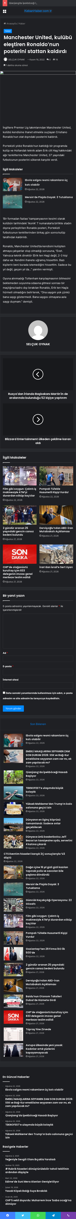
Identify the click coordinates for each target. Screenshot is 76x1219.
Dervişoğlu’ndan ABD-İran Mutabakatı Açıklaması (56, 529)
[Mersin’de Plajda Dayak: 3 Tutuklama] (12, 201)
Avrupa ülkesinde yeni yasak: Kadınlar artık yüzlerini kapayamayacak (44, 1048)
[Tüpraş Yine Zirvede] (13, 1034)
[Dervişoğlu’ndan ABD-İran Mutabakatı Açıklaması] (56, 515)
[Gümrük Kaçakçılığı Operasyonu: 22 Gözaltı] (13, 905)
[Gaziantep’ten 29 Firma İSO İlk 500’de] (13, 953)
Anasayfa (11, 23)
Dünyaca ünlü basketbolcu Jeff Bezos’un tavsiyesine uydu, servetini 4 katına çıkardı (49, 840)
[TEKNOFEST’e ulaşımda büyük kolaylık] (13, 793)
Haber (22, 23)
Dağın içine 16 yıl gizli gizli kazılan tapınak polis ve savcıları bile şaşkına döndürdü (47, 870)
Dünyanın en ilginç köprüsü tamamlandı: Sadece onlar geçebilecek (43, 823)
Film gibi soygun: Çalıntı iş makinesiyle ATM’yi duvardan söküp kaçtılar (19, 492)
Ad (5, 652)
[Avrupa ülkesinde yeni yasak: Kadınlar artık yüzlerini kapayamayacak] (13, 1050)
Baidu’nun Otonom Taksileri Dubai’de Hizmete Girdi (44, 998)
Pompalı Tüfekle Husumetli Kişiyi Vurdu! (54, 490)
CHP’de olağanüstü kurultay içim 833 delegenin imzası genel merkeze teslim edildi (18, 572)
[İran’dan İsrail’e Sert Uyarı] (56, 554)
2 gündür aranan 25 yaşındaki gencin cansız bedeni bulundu (18, 531)
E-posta (8, 666)
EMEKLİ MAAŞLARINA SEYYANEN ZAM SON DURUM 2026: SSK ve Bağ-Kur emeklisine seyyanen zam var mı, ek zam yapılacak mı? (48, 757)
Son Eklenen (38, 724)
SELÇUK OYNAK (16, 59)
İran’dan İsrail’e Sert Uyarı (56, 567)
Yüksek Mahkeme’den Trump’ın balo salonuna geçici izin (49, 805)
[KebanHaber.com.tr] (38, 11)
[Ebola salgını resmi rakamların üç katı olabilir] (12, 184)
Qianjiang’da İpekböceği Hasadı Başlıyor (30, 3)
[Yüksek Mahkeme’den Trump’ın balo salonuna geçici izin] (13, 808)
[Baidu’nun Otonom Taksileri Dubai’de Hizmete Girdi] (13, 1001)
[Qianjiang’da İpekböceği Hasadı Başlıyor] (13, 777)
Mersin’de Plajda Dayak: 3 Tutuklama (49, 197)
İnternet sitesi (11, 679)
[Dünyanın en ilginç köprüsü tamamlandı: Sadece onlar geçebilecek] (13, 824)
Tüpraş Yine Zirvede (38, 1029)
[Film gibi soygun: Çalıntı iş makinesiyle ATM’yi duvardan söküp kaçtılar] (20, 475)
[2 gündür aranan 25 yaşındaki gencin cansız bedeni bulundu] (20, 515)
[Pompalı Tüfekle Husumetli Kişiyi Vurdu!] (56, 475)
